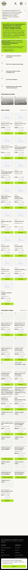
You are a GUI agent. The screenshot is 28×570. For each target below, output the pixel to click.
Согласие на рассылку (20, 557)
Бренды (3, 550)
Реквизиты (17, 552)
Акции (2, 552)
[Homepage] (4, 4)
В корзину (7, 133)
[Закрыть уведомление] (25, 11)
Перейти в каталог (8, 50)
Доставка (17, 547)
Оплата (17, 550)
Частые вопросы (19, 555)
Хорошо (14, 566)
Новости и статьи (5, 555)
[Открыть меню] (25, 3)
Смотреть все (23, 110)
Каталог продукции (5, 547)
